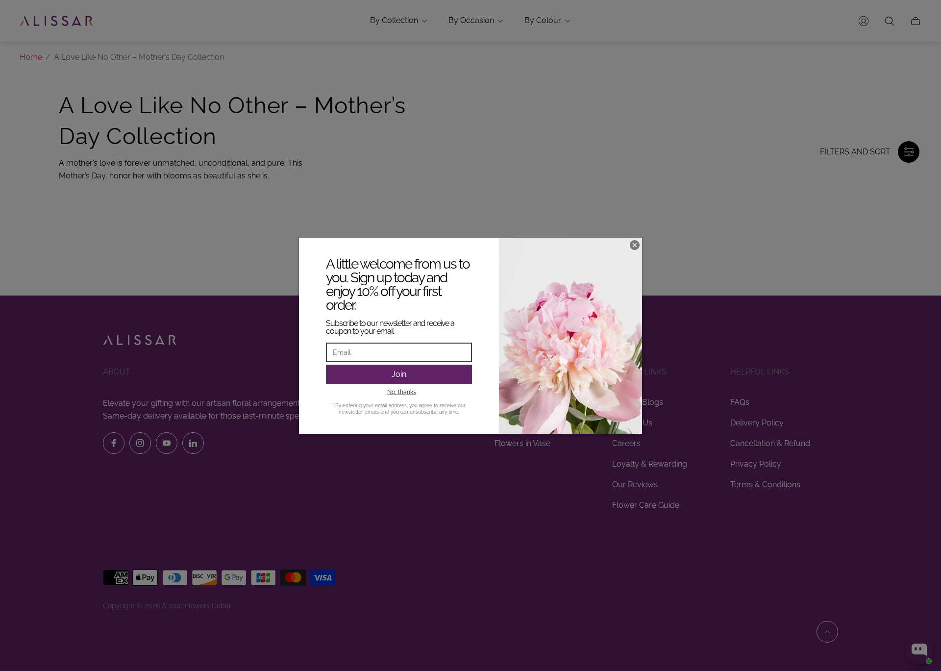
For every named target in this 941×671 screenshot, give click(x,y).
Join (399, 374)
